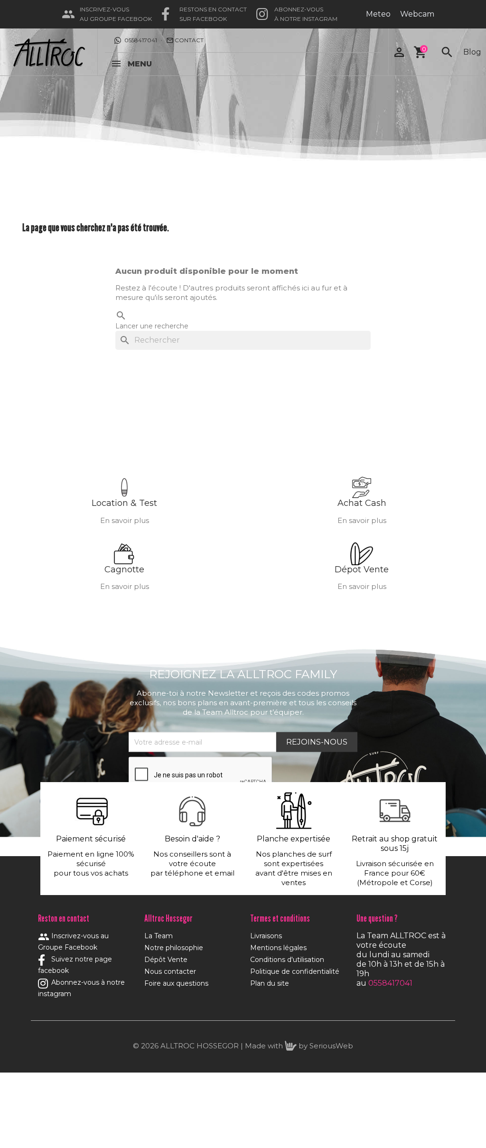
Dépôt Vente (165, 959)
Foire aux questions (176, 983)
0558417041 (140, 40)
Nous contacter (170, 971)
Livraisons (266, 936)
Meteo (378, 14)
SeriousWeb (331, 1045)
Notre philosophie (173, 947)
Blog (472, 51)
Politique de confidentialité (294, 971)
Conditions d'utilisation (287, 959)
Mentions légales (278, 947)
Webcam (417, 14)
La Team (158, 936)
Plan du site (269, 983)
